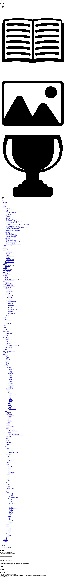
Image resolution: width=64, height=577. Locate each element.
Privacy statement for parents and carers (9, 265)
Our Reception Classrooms (9, 297)
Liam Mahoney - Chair (9, 251)
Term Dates (4, 317)
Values (5, 204)
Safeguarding (6, 273)
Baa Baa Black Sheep (10, 384)
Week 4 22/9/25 (11, 495)
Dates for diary (6, 319)
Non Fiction (7, 357)
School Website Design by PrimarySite (6, 547)
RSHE (4, 281)
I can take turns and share (11, 305)
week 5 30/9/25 (11, 496)
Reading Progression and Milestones (12, 212)
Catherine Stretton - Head (9, 252)
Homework (7, 445)
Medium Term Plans (8, 412)
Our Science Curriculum (7, 218)
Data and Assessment (5, 247)
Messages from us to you (11, 415)
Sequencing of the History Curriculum (10, 233)
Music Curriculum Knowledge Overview (11, 225)
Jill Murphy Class (10, 299)
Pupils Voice (7, 427)
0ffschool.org (7, 536)
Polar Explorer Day (10, 465)
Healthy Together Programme (11, 313)
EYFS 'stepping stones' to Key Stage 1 (10, 243)
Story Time (9, 471)
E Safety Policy (6, 332)
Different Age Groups (7, 339)
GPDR (4, 264)
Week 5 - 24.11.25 (11, 501)
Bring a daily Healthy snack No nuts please (14, 434)
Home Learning (8, 382)
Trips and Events (4, 134)
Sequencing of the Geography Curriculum (11, 236)
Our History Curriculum (7, 232)
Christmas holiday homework (12, 503)
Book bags (9, 422)
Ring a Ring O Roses (10, 387)
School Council (5, 539)
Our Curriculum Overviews (11, 373)
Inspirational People (10, 432)
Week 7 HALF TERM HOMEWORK (13, 497)
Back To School (8, 359)
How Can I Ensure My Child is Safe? (10, 342)
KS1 (6, 537)
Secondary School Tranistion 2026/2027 (8, 284)
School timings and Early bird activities (12, 309)
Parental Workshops (8, 462)
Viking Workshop (10, 467)
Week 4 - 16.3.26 (11, 511)
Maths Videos (7, 524)
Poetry (8, 470)
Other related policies (7, 267)
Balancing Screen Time (7, 338)
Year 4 (5, 453)
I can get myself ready (10, 303)
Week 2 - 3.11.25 (11, 499)
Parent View (4, 350)
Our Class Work (11, 450)
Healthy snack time (10, 421)
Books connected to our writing (11, 472)
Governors (4, 250)
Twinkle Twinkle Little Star (11, 385)
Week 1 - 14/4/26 (11, 513)
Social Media (6, 341)
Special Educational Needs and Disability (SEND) (9, 286)
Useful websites (8, 293)
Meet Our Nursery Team (9, 289)
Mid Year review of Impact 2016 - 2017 (9, 280)
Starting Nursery (8, 389)
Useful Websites (8, 316)
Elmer (10, 398)
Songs (10, 417)
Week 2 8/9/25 (11, 494)
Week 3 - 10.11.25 (11, 500)
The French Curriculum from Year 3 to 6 (11, 240)
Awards (3, 197)
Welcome (4, 201)
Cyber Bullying (6, 344)
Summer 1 (10, 381)
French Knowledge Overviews (9, 239)
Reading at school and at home (9, 469)
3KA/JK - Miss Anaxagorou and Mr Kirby (13, 452)
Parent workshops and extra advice (10, 488)
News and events (8, 489)
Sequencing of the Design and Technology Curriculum (12, 228)
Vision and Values (5, 202)
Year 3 (5, 446)
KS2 (6, 533)
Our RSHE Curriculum (7, 215)
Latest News (4, 325)
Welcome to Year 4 (8, 454)
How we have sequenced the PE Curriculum (11, 242)
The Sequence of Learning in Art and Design (11, 222)
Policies (4, 272)
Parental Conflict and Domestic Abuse (9, 334)
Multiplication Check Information (10, 459)
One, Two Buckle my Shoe (11, 386)
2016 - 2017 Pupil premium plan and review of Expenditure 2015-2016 (13, 279)
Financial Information (5, 249)
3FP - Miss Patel (10, 449)
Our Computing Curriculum (8, 229)
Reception (6, 411)
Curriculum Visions (5, 365)
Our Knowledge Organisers (11, 368)
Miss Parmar (9, 516)
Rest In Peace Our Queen (11, 426)
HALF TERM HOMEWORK (12, 508)
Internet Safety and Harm (6, 337)
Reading (7, 211)
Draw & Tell (9, 529)
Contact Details (5, 205)
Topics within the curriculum (8, 283)
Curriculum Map (8, 216)
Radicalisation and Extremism (8, 333)
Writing (7, 213)
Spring (10, 404)
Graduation (10, 410)
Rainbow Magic (8, 356)
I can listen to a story (10, 307)
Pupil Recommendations (7, 361)
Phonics (7, 438)
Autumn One (10, 369)
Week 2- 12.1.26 (11, 505)
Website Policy (3, 545)
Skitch (8, 527)
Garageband (9, 535)
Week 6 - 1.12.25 (11, 502)
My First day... (9, 391)
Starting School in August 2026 (7, 287)
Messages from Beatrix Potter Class (12, 301)
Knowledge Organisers (9, 413)
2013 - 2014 (6, 277)
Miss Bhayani (9, 521)
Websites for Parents (7, 340)
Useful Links (4, 353)
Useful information (8, 420)
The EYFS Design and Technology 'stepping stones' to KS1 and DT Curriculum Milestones (17, 227)
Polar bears (10, 401)
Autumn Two (10, 374)
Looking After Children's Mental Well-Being (8, 346)
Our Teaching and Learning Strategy (7, 245)
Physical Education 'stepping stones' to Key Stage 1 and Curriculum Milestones (15, 241)
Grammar (9, 486)
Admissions (4, 246)
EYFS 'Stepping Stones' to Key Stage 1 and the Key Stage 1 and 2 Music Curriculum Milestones (17, 224)
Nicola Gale (7, 257)
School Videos (5, 541)
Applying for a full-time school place (10, 388)
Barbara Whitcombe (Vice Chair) (10, 256)
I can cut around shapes (10, 306)
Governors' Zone (5, 263)
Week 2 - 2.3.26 (11, 510)
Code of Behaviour (5, 335)
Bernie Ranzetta (8, 253)
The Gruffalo (10, 406)
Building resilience (7, 348)
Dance (7, 322)
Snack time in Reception (10, 311)
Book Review (7, 362)
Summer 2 (9, 478)
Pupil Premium (5, 275)
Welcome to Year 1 (8, 436)
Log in (1, 1)
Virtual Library (6, 355)
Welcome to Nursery (8, 367)
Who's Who (4, 206)
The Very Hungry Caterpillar (12, 409)
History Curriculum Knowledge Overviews (11, 234)
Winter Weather (11, 400)
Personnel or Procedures (7, 274)
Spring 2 (10, 380)
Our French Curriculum (7, 238)
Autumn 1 (10, 378)
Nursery (6, 366)
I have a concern (5, 336)
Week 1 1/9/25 (11, 493)
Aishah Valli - (7, 254)
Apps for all (7, 526)
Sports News (4, 318)
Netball (7, 324)
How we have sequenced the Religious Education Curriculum (13, 244)
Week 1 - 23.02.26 (11, 509)
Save (6, 576)
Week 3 (10, 506)
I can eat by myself (10, 304)
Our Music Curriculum (7, 223)
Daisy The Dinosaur (10, 531)
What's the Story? (8, 474)
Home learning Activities (9, 414)
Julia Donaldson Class (10, 295)
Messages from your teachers (9, 291)
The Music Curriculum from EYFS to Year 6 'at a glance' (13, 226)
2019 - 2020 (6, 276)
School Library (9, 312)
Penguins (10, 402)
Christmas (10, 399)
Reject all (2, 576)
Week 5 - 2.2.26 (11, 507)
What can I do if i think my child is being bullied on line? (13, 345)
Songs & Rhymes (10, 416)
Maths (8, 419)
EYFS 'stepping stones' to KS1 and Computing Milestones (13, 230)
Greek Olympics (10, 466)
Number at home (8, 423)
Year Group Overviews (9, 217)
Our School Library (5, 354)
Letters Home (4, 327)
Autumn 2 (10, 379)
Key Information (8, 308)
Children (3, 6)
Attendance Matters (5, 328)
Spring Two (10, 371)
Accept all (4, 576)
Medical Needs (5, 268)
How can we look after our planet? (13, 430)
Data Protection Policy (7, 266)
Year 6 (2, 7)
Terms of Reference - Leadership (10, 260)
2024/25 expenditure (7, 271)
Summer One (10, 376)
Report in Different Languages (8, 269)
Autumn (10, 396)
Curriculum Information (9, 444)
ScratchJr (9, 532)
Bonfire (10, 397)
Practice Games (9, 461)
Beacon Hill (9, 468)
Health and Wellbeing (8, 358)
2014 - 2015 (6, 278)
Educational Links (5, 540)
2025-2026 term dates (10, 314)
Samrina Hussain (8, 258)
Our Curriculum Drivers (7, 208)
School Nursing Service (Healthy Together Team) (9, 351)
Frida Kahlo (7, 440)
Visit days (9, 390)
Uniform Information (5, 352)
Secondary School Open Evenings (9, 285)
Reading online (9, 473)
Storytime (7, 315)
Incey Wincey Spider (10, 383)
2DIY (8, 534)
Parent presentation (7, 282)
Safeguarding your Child (6, 331)
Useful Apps (7, 424)
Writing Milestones (10, 214)
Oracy (7, 210)
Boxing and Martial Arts (9, 320)
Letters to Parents (10, 460)
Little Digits (9, 530)
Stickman (10, 407)
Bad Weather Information (6, 330)
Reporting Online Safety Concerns (7, 270)
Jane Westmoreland (8, 255)
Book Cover (7, 363)
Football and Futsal (8, 323)
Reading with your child (10, 463)
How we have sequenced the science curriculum (11, 219)
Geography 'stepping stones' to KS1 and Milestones (12, 235)
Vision (5, 203)
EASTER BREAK (11, 512)
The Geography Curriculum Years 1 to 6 (11, 237)
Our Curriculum (5, 207)
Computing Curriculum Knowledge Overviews (11, 231)
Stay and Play (10, 393)
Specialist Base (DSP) (5, 248)
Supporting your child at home (9, 442)
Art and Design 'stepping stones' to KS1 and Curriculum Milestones (14, 221)
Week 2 (10, 514)
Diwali (10, 395)
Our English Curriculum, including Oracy (9, 209)
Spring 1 (9, 476)
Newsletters (4, 326)
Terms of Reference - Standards (10, 259)
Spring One (10, 370)
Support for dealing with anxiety (8, 347)
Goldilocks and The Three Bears (13, 394)
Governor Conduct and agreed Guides (9, 262)
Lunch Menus (5, 349)
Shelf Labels (6, 360)
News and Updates (7, 261)
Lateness (6, 329)
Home (2, 5)
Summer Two (10, 372)
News (2, 8)
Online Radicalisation (8, 343)
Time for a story (9, 418)
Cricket (7, 321)
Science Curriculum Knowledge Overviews (11, 220)
